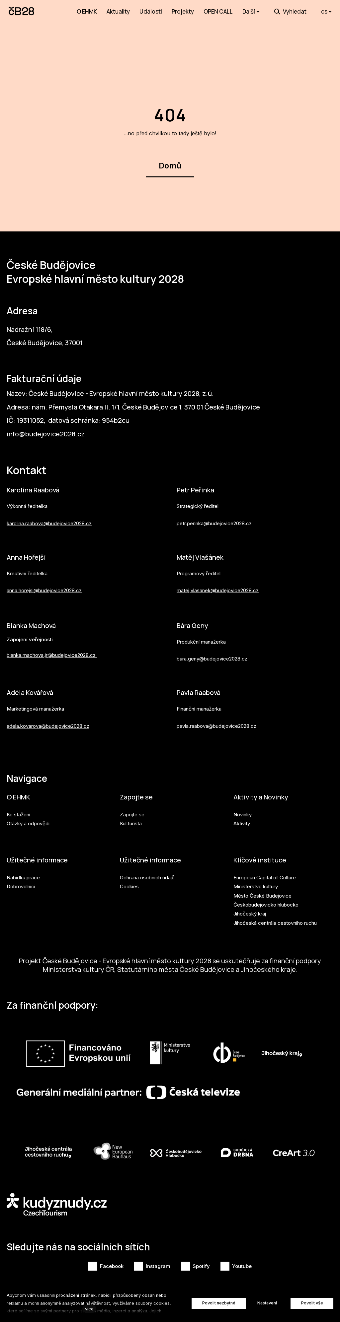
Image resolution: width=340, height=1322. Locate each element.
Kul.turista (131, 823)
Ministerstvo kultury (255, 886)
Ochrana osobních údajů (147, 877)
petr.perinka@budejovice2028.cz (214, 523)
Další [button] (248, 11)
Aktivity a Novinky (260, 796)
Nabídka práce (23, 877)
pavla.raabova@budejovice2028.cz (216, 726)
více (89, 1308)
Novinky (242, 814)
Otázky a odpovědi (28, 823)
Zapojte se (136, 796)
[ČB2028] (22, 12)
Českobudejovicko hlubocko (265, 905)
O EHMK (18, 796)
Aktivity (241, 823)
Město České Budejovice (262, 896)
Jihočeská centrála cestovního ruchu (275, 923)
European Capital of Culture (264, 877)
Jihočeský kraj (249, 914)
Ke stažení (18, 814)
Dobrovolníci (21, 886)
